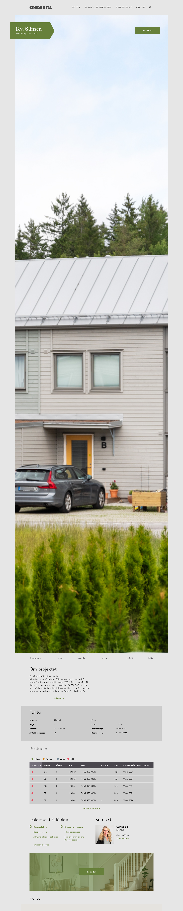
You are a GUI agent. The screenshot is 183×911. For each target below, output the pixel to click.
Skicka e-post (123, 838)
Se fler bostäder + (92, 808)
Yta (71, 765)
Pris (83, 765)
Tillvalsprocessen (72, 832)
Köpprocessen (40, 832)
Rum (116, 765)
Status (35, 765)
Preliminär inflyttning (136, 765)
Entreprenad (124, 7)
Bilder (150, 658)
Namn (47, 765)
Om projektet (35, 658)
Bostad (76, 7)
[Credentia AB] (41, 7)
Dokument (105, 658)
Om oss (140, 7)
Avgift (104, 765)
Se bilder (147, 30)
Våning (59, 765)
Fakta (59, 658)
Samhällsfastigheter (98, 7)
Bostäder (81, 658)
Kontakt (129, 658)
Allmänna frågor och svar (45, 837)
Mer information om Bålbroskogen (74, 838)
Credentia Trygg (41, 845)
